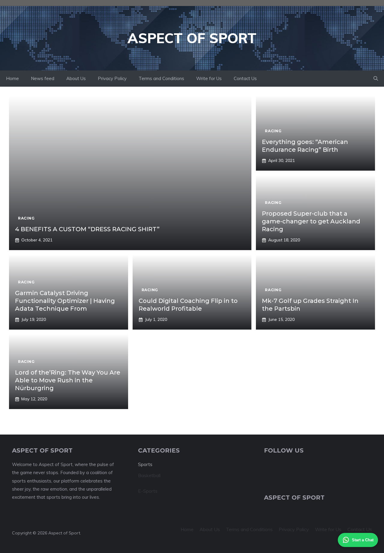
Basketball (149, 475)
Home (12, 78)
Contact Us (245, 78)
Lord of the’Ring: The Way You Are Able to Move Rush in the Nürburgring (67, 380)
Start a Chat (363, 540)
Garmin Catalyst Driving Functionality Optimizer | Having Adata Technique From (65, 300)
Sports (145, 464)
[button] (376, 78)
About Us (76, 78)
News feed (42, 78)
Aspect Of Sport (192, 38)
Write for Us (209, 78)
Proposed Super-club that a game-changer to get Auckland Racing (311, 221)
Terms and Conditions (161, 78)
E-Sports (148, 491)
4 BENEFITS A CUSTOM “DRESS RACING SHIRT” (87, 229)
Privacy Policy (112, 78)
